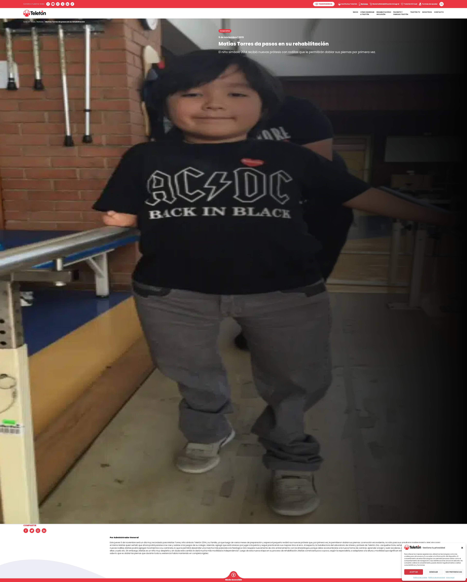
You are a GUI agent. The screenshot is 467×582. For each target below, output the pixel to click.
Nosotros (427, 12)
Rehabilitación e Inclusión (384, 13)
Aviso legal (450, 578)
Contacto (439, 12)
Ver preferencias (453, 572)
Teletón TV (415, 12)
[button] (462, 548)
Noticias (40, 22)
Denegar (433, 572)
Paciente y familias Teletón (400, 13)
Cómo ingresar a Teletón (367, 13)
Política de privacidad (436, 578)
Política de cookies (420, 578)
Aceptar (414, 572)
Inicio (355, 12)
